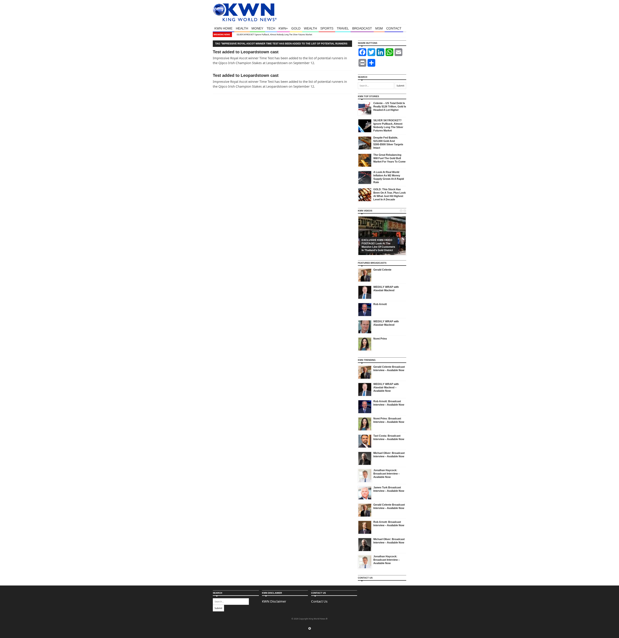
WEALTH (310, 28)
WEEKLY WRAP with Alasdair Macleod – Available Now (386, 387)
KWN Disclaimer (274, 601)
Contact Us (319, 601)
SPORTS (326, 28)
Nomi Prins (380, 338)
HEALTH (242, 28)
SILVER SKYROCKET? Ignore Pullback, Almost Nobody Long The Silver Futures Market (271, 34)
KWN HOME (223, 28)
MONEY (257, 28)
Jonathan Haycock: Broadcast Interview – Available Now (386, 473)
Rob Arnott (380, 304)
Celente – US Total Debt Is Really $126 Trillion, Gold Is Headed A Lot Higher (389, 106)
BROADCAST (362, 28)
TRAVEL (343, 28)
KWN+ (283, 28)
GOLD (295, 28)
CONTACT (393, 28)
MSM (379, 28)
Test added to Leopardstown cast (246, 75)
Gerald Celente (382, 269)
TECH (271, 28)
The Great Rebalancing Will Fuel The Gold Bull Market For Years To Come (389, 158)
